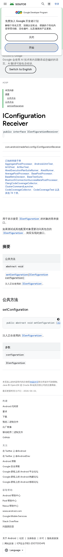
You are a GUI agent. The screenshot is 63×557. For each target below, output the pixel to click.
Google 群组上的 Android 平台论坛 (20, 471)
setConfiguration (17, 274)
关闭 (31, 37)
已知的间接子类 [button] (32, 176)
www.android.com (12, 511)
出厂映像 (7, 427)
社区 (21, 538)
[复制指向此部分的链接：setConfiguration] (31, 310)
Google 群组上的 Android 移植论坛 (20, 481)
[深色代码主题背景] (58, 319)
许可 (41, 538)
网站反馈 (9, 543)
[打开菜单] (5, 4)
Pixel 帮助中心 (10, 500)
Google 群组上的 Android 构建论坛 (20, 476)
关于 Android (9, 538)
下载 (5, 416)
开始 (31, 47)
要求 (5, 411)
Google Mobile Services (15, 516)
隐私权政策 (52, 538)
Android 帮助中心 (12, 495)
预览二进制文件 (10, 421)
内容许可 (34, 381)
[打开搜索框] (43, 4)
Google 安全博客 (11, 466)
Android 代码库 (10, 406)
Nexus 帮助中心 (10, 505)
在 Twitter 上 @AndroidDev (16, 456)
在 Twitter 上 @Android (14, 450)
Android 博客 (9, 461)
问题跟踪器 (8, 526)
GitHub (6, 437)
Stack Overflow (10, 521)
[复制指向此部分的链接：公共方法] (21, 300)
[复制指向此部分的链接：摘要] (13, 247)
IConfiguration (29, 218)
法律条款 (31, 538)
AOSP (5, 82)
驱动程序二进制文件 (13, 432)
